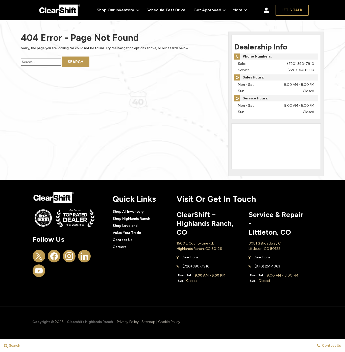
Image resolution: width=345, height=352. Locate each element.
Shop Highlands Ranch (131, 218)
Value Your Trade (127, 233)
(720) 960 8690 (300, 70)
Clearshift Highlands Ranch (90, 322)
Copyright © (43, 322)
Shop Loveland (125, 226)
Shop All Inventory (128, 211)
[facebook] (54, 256)
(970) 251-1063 (267, 266)
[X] (39, 256)
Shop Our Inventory (116, 10)
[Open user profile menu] (266, 10)
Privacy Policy (128, 322)
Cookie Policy (169, 322)
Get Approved (207, 10)
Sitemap (148, 322)
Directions (190, 257)
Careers (119, 247)
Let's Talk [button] (292, 10)
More (237, 11)
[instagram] (69, 256)
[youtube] (39, 270)
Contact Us (122, 240)
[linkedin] (84, 256)
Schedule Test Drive (165, 10)
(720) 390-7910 (300, 64)
